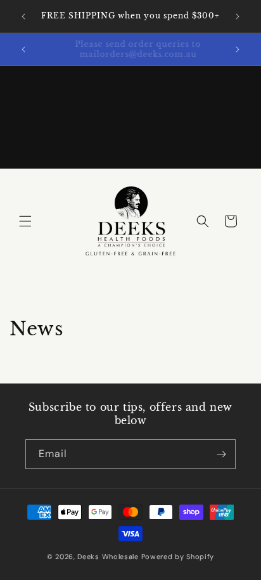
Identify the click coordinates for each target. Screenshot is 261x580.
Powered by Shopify (178, 556)
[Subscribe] (221, 454)
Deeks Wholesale (108, 556)
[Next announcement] (237, 16)
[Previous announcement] (23, 16)
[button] (25, 221)
